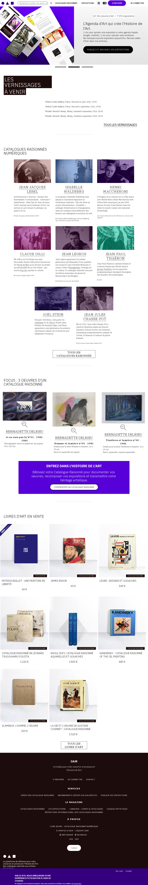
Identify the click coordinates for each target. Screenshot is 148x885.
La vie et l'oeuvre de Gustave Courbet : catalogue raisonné (71, 727)
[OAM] (7, 3)
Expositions (88, 3)
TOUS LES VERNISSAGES (120, 125)
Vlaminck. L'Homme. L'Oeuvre (20, 725)
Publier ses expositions (114, 795)
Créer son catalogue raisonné (37, 795)
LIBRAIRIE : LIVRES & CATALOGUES (86, 809)
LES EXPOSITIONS (57, 809)
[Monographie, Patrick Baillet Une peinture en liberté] (24, 550)
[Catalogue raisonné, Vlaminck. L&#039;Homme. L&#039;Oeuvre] (24, 695)
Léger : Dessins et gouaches (118, 580)
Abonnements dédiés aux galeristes (77, 795)
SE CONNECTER (75, 779)
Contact (74, 848)
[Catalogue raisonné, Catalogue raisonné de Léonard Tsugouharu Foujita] (24, 623)
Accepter (129, 871)
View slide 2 (74, 67)
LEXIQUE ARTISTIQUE (117, 809)
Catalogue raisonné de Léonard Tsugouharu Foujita (23, 654)
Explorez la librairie (99, 42)
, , (71, 101)
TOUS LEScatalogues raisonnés (74, 354)
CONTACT (90, 779)
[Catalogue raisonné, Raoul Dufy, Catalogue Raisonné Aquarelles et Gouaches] (73, 623)
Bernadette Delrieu (24, 431)
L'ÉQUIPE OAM (82, 830)
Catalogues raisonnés (66, 3)
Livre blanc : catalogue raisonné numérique (74, 826)
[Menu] (98, 3)
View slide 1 (60, 67)
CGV (77, 839)
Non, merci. (119, 871)
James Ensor (59, 580)
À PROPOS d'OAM (64, 830)
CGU (71, 839)
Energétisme (74, 267)
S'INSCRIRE (58, 779)
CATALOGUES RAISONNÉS (32, 809)
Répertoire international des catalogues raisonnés (74, 812)
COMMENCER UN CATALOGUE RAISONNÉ (74, 487)
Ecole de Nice (23, 265)
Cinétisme (39, 322)
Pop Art (23, 270)
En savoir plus (76, 883)
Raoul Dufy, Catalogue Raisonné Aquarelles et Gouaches (72, 654)
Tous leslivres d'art (74, 745)
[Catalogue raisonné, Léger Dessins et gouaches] (122, 550)
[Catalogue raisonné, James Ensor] (73, 550)
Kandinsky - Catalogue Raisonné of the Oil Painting (121, 654)
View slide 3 (87, 67)
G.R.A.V (52, 322)
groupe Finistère (104, 269)
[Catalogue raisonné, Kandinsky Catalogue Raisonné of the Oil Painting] (122, 623)
